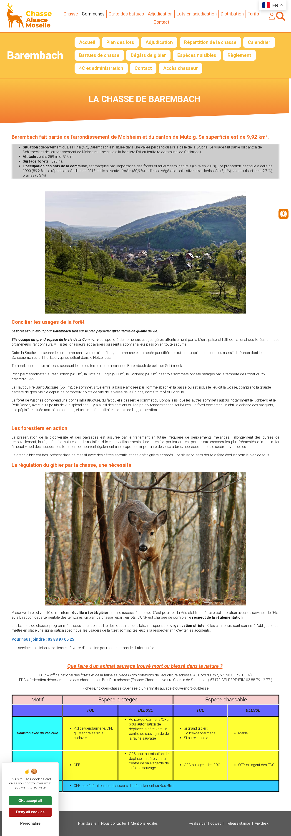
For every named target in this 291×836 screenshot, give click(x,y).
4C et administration (101, 68)
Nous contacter (113, 823)
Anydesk (261, 823)
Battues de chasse (99, 55)
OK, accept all (30, 801)
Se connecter (272, 16)
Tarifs (253, 14)
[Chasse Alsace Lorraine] (29, 26)
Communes (93, 14)
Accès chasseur (180, 68)
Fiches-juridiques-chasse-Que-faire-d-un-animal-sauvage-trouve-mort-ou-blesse (146, 688)
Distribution (232, 14)
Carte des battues (126, 14)
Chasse (70, 14)
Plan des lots (120, 42)
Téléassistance (238, 823)
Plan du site (87, 823)
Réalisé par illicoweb (205, 823)
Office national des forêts (244, 339)
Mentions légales (144, 823)
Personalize (30, 823)
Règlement (239, 55)
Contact (161, 22)
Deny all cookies (30, 812)
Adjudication (160, 14)
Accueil (87, 42)
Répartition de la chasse (210, 42)
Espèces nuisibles (196, 55)
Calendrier (259, 42)
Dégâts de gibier (148, 55)
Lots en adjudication (196, 14)
